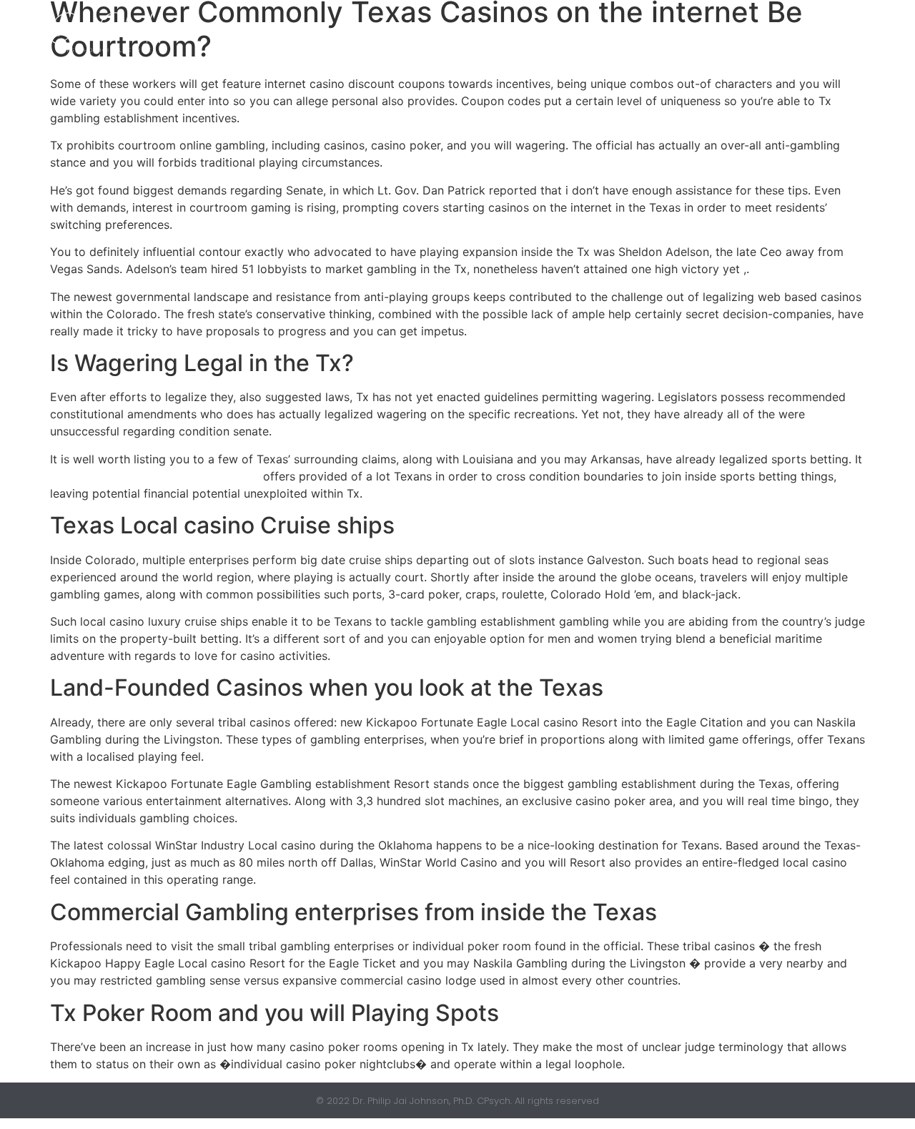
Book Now (530, 32)
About (605, 32)
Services (676, 32)
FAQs (836, 32)
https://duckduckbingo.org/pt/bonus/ (154, 476)
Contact (768, 32)
